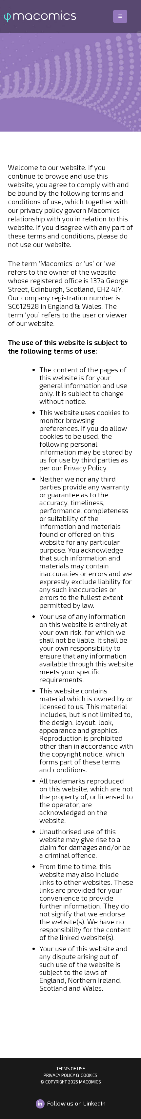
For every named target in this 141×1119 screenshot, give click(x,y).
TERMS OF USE (70, 1068)
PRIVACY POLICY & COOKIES (70, 1075)
